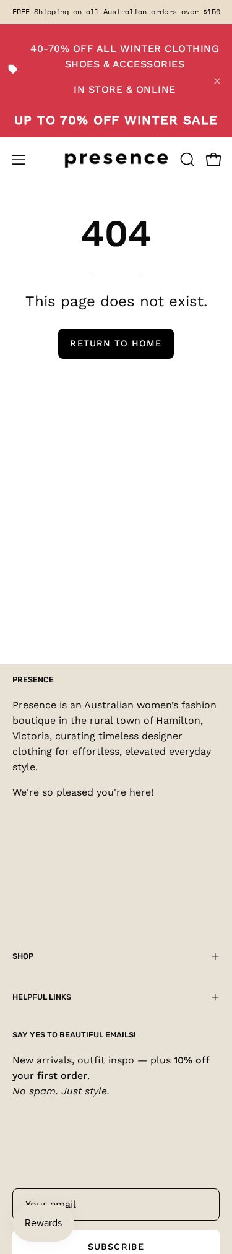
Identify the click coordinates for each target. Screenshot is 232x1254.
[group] (116, 12)
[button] (186, 159)
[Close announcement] (217, 81)
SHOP (22, 956)
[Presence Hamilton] (116, 159)
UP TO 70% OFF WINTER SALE (116, 120)
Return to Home (115, 343)
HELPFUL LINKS (41, 997)
